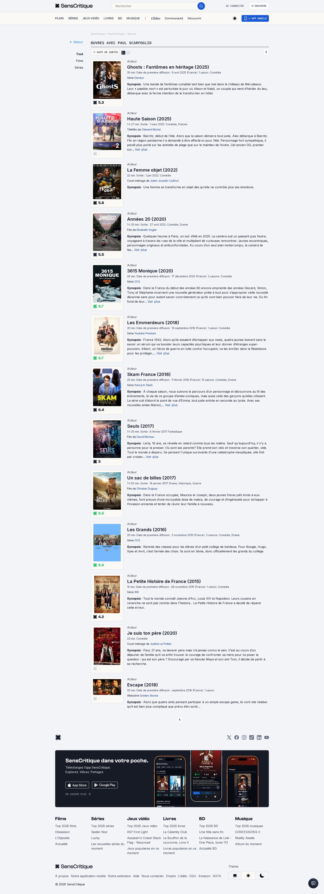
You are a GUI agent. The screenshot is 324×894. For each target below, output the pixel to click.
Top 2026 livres (174, 826)
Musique (244, 818)
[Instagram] (244, 738)
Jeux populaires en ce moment (143, 851)
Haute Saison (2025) (149, 119)
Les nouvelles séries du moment (107, 846)
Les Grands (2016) (146, 529)
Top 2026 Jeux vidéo (142, 826)
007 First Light (137, 832)
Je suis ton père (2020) (152, 633)
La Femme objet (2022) (152, 170)
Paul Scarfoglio (116, 33)
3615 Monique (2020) (150, 271)
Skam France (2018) (149, 374)
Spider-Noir (99, 832)
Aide (136, 876)
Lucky (95, 838)
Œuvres (132, 33)
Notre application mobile (88, 876)
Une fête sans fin (211, 832)
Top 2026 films (65, 826)
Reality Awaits (245, 838)
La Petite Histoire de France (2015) (164, 581)
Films (60, 818)
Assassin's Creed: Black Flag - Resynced (144, 840)
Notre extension (119, 876)
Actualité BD (208, 848)
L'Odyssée (62, 838)
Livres (169, 818)
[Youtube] (266, 738)
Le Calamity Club (175, 832)
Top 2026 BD (208, 826)
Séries (97, 818)
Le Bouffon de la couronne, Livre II (176, 840)
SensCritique (98, 33)
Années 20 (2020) (146, 219)
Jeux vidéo (138, 818)
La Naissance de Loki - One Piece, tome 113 (215, 840)
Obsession (62, 832)
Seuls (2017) (140, 426)
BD (202, 818)
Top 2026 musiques (249, 826)
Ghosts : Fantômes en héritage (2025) (168, 67)
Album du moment (248, 844)
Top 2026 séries (102, 826)
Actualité (61, 844)
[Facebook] (236, 738)
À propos (62, 876)
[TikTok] (251, 738)
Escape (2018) (142, 685)
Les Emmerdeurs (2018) (153, 322)
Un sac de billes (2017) (151, 478)
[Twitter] (229, 738)
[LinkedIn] (259, 738)
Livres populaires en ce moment (179, 851)
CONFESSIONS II (247, 832)
